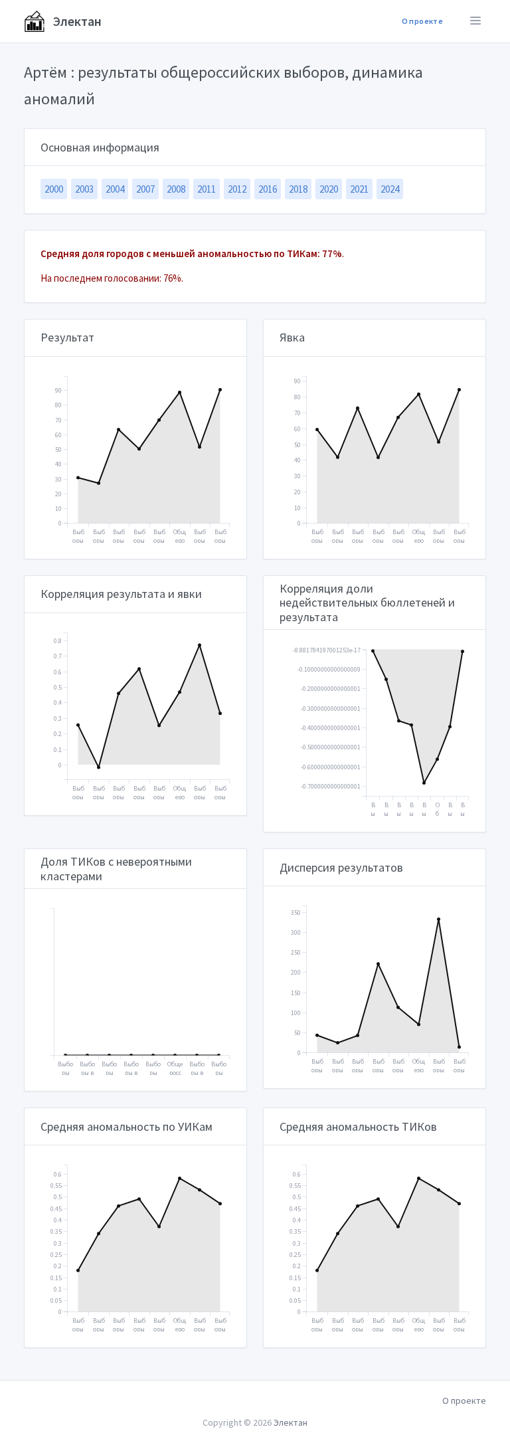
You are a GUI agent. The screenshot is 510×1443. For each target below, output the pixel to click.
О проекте (422, 21)
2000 (53, 189)
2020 (328, 189)
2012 (237, 189)
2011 (206, 189)
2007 (145, 189)
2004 (115, 189)
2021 (359, 189)
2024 (390, 189)
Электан (76, 21)
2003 (84, 189)
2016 (267, 189)
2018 (298, 189)
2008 (176, 189)
